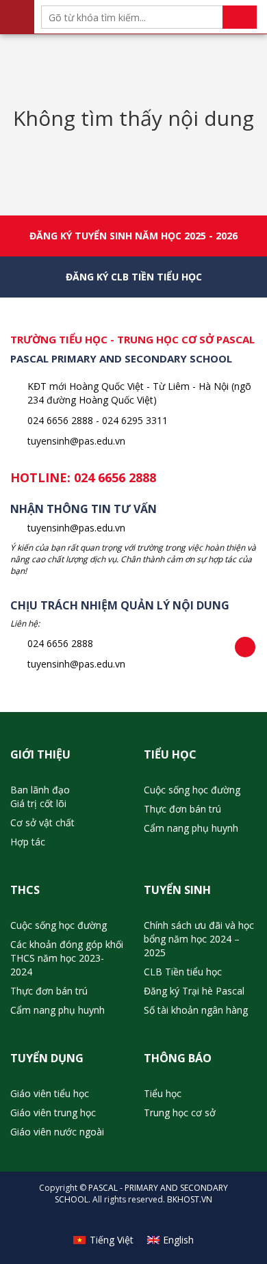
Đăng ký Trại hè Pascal (194, 990)
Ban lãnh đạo (40, 789)
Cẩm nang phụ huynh (191, 827)
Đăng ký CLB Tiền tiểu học (134, 276)
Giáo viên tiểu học (49, 1093)
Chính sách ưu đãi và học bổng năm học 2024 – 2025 (199, 939)
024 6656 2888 (115, 477)
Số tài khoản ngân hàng (196, 1009)
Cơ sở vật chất (42, 822)
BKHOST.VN (189, 1199)
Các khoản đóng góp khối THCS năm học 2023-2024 (66, 958)
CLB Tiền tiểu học (183, 971)
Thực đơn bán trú (182, 808)
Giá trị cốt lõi (38, 803)
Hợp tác (27, 841)
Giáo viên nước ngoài (57, 1131)
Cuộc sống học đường (192, 789)
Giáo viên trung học (53, 1112)
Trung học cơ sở (180, 1112)
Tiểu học (162, 1093)
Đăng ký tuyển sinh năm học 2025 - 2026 (133, 235)
